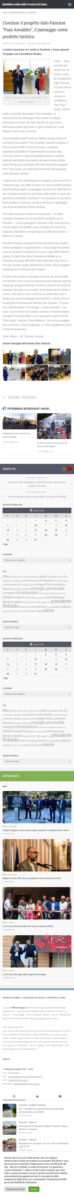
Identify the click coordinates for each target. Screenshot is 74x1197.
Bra (66, 576)
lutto (49, 597)
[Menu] (69, 4)
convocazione (26, 592)
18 (46, 530)
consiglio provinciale (47, 588)
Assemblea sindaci (55, 576)
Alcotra (12, 576)
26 (56, 535)
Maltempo (58, 597)
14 (8, 530)
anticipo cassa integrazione (28, 577)
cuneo (7, 597)
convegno (9, 593)
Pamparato (27, 602)
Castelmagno (17, 581)
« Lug (5, 544)
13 (66, 525)
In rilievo (32, 12)
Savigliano (7, 611)
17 (35, 530)
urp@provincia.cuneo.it (18, 1080)
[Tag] (60, 1096)
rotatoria (57, 606)
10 (35, 525)
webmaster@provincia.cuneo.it (27, 1083)
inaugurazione (41, 598)
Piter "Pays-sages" (29, 397)
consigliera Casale (27, 585)
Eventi (11, 923)
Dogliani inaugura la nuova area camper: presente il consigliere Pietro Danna (36, 830)
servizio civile (28, 611)
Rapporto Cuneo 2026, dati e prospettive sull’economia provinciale (32, 878)
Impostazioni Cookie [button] (15, 1189)
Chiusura (32, 580)
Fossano (17, 597)
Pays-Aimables (14, 397)
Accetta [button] (33, 1189)
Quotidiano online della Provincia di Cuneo (24, 4)
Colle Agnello (44, 580)
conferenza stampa (12, 584)
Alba (6, 576)
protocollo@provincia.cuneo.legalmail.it (25, 1076)
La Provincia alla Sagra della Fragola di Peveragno (24, 974)
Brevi (5, 826)
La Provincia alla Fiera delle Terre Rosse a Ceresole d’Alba (28, 926)
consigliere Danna (44, 584)
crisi (64, 593)
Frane (32, 597)
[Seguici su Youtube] (69, 469)
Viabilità (32, 1122)
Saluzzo (66, 606)
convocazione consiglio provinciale (50, 593)
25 (46, 535)
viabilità (48, 610)
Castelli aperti (7, 581)
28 (8, 539)
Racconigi (48, 607)
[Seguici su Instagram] (64, 469)
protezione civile (26, 606)
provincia (39, 606)
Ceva (24, 580)
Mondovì (8, 602)
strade (38, 611)
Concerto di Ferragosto (60, 581)
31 (35, 539)
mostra (18, 602)
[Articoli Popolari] (36, 1096)
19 (56, 530)
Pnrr (49, 602)
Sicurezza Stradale (37, 1105)
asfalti (43, 576)
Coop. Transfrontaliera (14, 12)
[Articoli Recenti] (14, 1096)
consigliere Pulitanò (21, 589)
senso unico (17, 611)
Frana (26, 597)
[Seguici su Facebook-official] (58, 469)
